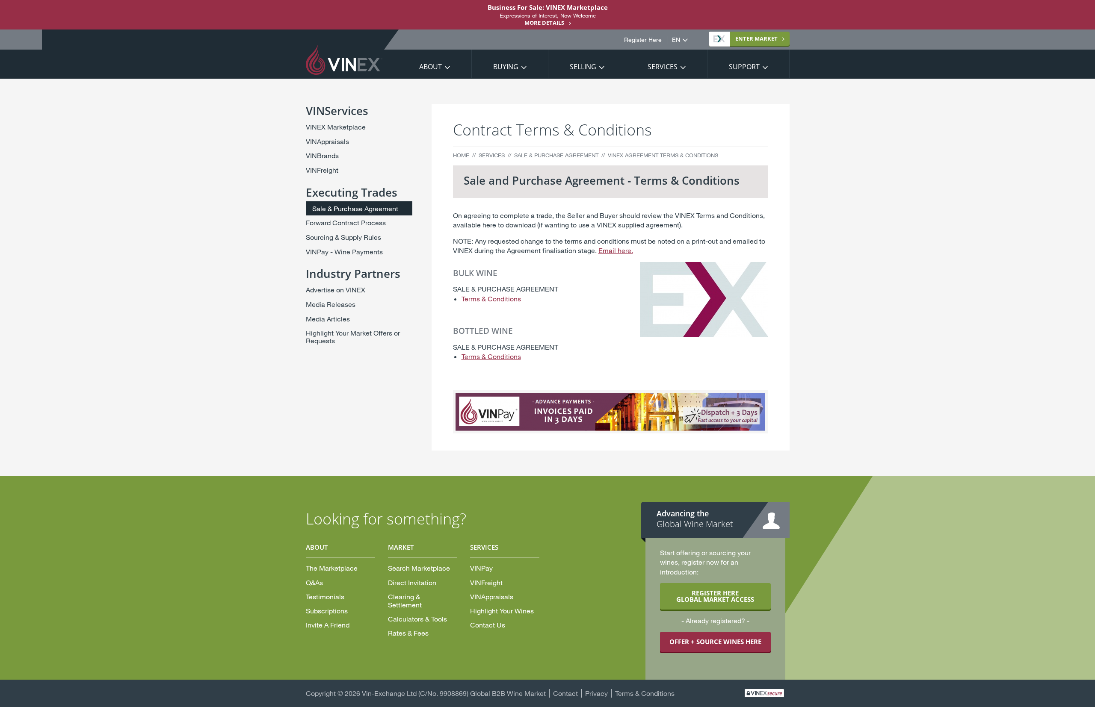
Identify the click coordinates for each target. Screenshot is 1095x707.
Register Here (643, 39)
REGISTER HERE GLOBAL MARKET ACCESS (715, 596)
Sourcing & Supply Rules (343, 237)
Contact (565, 693)
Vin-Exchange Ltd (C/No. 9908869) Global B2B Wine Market (454, 693)
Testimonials (325, 596)
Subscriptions (327, 611)
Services (663, 66)
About (430, 66)
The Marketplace (332, 568)
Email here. (615, 250)
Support (744, 66)
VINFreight (322, 170)
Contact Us (487, 625)
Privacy (596, 693)
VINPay (481, 568)
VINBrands (322, 155)
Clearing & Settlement (405, 600)
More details (544, 23)
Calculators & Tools (417, 619)
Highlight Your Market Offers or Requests (353, 337)
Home (461, 155)
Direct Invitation (412, 582)
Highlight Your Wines (502, 611)
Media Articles (328, 319)
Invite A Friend (327, 625)
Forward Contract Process (346, 222)
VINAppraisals (327, 141)
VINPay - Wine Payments (344, 251)
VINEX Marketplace (336, 127)
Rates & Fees (408, 633)
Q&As (314, 582)
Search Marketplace (419, 568)
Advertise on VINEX (335, 290)
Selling (583, 66)
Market (756, 38)
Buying (505, 66)
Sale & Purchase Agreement (556, 155)
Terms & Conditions (491, 299)
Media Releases (330, 304)
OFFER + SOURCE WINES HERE (715, 641)
